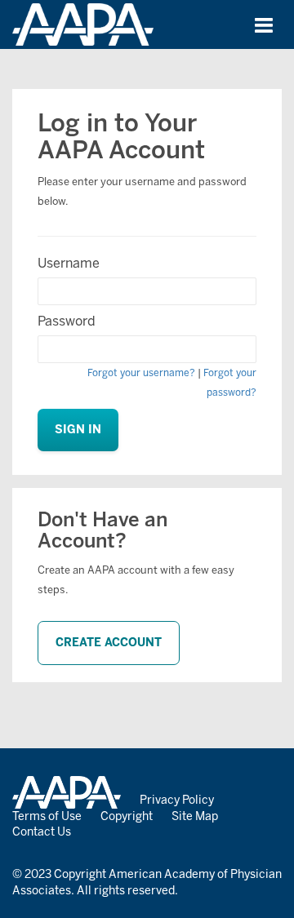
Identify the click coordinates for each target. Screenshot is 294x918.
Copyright (126, 816)
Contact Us (41, 832)
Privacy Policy (177, 800)
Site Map (195, 816)
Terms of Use (47, 816)
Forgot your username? (141, 373)
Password (67, 321)
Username (69, 263)
